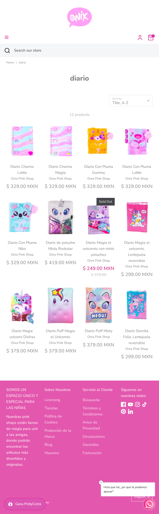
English (139, 497)
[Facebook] (123, 404)
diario (22, 62)
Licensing (52, 399)
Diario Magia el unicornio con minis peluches (98, 248)
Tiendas (51, 408)
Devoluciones (94, 436)
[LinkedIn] (130, 411)
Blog (48, 444)
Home (10, 62)
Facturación (92, 452)
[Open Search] (7, 50)
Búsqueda (91, 399)
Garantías (91, 444)
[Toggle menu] (6, 37)
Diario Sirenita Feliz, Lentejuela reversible (136, 336)
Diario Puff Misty (98, 330)
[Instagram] (137, 404)
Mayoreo (52, 452)
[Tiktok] (144, 404)
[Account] (140, 36)
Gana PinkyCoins (27, 504)
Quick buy (22, 154)
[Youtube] (130, 404)
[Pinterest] (123, 411)
